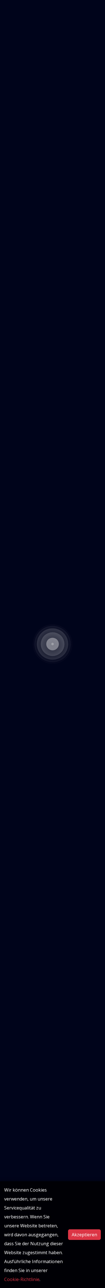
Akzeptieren (84, 1235)
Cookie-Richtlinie (21, 1279)
